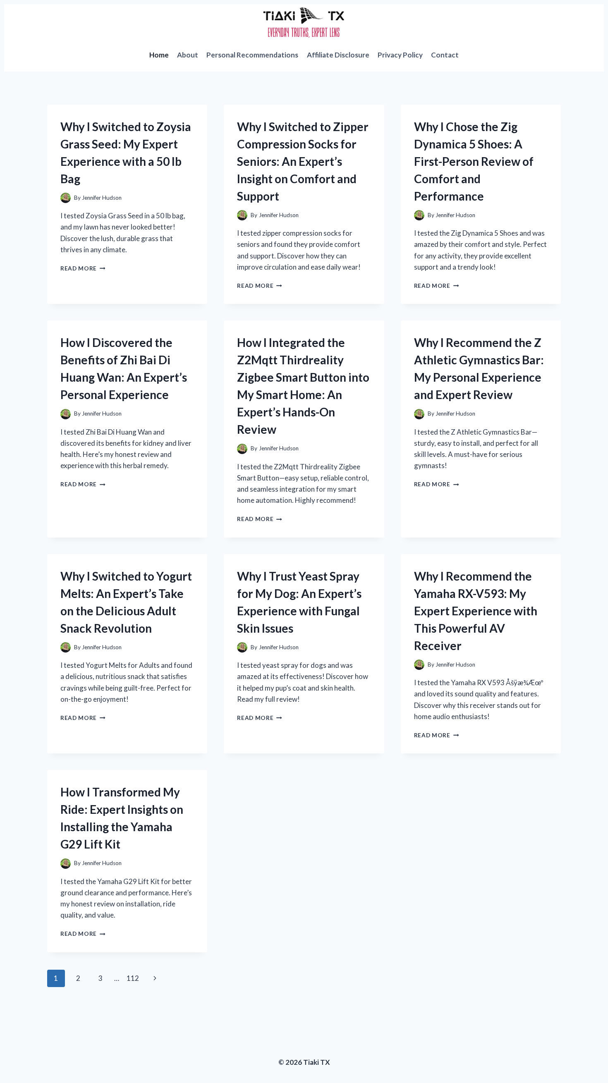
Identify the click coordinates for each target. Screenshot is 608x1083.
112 (133, 978)
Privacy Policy (400, 54)
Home (159, 54)
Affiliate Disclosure (338, 54)
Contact (445, 54)
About (187, 54)
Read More (82, 268)
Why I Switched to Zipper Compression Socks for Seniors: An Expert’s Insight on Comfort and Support (303, 161)
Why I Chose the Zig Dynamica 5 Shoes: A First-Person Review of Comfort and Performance (474, 161)
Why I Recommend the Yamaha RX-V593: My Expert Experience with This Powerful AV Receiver (475, 611)
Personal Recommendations (252, 54)
